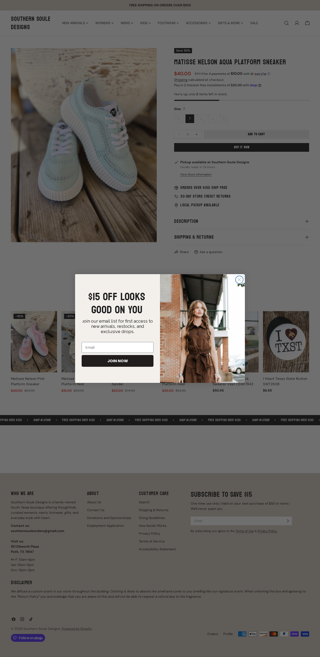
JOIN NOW (117, 361)
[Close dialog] (239, 279)
